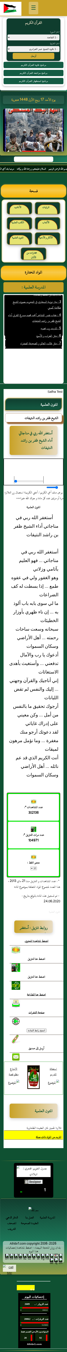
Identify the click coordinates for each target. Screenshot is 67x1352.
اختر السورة (54, 32)
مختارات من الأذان (31, 255)
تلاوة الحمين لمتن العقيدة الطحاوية (44, 1128)
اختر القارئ (54, 43)
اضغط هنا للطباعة (36, 994)
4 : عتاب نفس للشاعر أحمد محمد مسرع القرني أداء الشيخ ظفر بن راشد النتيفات (34, 312)
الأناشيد (17, 207)
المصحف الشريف (11, 1226)
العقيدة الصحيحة (30, 1223)
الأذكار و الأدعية (46, 237)
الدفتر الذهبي (12, 1217)
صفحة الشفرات (36, 1012)
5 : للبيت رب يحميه (51, 322)
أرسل (33, 56)
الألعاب (45, 222)
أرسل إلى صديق (36, 1048)
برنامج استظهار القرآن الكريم (33, 81)
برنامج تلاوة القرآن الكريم (33, 65)
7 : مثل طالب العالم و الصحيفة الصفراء (40, 337)
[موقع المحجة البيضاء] (34, 131)
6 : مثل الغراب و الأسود (48, 330)
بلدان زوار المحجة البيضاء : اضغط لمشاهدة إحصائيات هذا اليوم (33, 1249)
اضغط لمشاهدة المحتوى (36, 941)
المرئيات (45, 207)
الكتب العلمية (17, 222)
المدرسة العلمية (47, 1217)
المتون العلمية (17, 237)
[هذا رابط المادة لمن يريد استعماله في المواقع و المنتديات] (16, 1039)
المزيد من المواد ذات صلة (48, 1137)
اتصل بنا (29, 1217)
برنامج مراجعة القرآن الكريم (34, 73)
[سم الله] (33, 1210)
